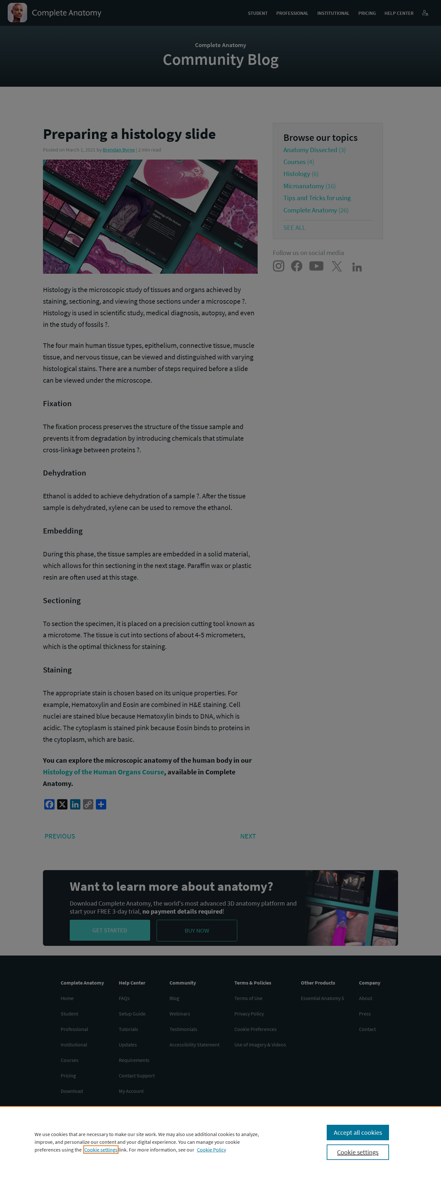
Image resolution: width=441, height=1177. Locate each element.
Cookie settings (101, 1149)
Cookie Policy (211, 1149)
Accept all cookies (358, 1132)
